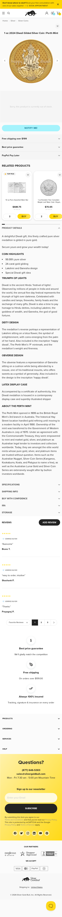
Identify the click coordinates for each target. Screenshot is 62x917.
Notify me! (31, 128)
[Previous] (5, 60)
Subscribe (31, 808)
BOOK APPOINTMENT (38, 6)
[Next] (57, 60)
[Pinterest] (46, 833)
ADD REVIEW (49, 522)
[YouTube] (40, 833)
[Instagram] (27, 833)
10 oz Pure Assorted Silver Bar (17, 200)
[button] (31, 138)
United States (37, 887)
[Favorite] (57, 26)
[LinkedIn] (34, 833)
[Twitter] (21, 833)
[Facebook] (15, 833)
